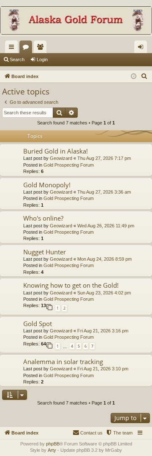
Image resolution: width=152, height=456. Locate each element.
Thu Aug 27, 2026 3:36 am (104, 191)
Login (42, 59)
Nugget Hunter (44, 252)
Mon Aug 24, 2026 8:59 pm (104, 259)
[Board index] (76, 21)
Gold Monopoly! (47, 185)
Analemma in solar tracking (63, 361)
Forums (27, 48)
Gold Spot (37, 323)
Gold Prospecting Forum (68, 164)
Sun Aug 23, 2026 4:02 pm (104, 292)
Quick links (13, 48)
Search (17, 59)
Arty (52, 450)
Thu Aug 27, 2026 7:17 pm (104, 158)
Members (41, 48)
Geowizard (61, 158)
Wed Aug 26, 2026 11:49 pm (105, 225)
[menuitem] (144, 76)
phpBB (53, 443)
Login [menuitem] (142, 48)
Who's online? (43, 218)
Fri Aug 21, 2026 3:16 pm (102, 330)
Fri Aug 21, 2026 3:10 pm (102, 368)
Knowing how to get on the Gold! (71, 285)
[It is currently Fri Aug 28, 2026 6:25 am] (133, 76)
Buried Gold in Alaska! (55, 151)
